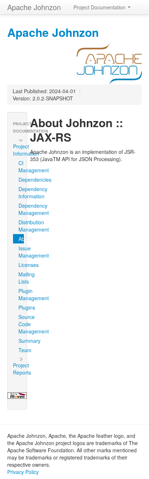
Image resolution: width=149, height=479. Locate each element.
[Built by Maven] (17, 395)
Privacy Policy (23, 471)
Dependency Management (21, 209)
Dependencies (21, 179)
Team (21, 350)
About (21, 238)
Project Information (20, 150)
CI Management (21, 166)
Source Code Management (21, 324)
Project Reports (20, 369)
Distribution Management (21, 226)
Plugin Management (21, 294)
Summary (21, 340)
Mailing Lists (21, 278)
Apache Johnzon (34, 7)
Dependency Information (21, 192)
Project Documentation (100, 7)
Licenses (21, 264)
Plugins (21, 307)
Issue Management (21, 252)
